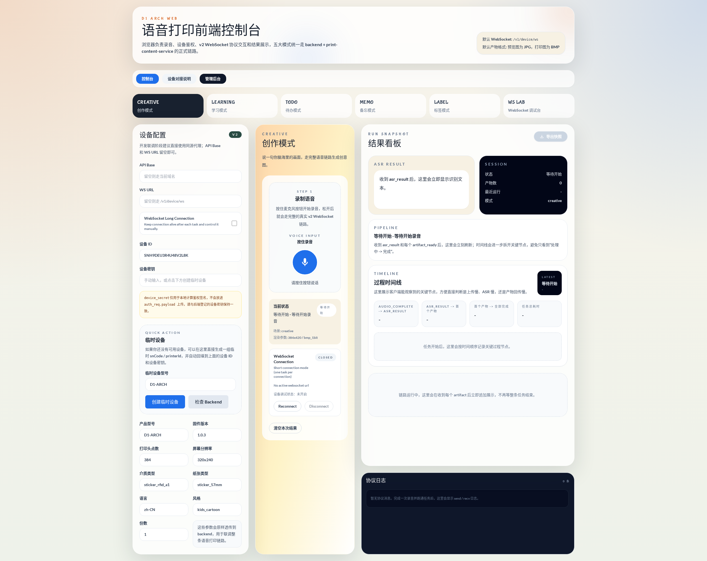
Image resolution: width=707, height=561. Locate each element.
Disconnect (319, 406)
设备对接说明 (179, 78)
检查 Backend (208, 401)
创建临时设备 (165, 401)
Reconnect (287, 406)
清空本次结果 (285, 428)
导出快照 (554, 136)
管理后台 (213, 78)
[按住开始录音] (305, 262)
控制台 (147, 78)
